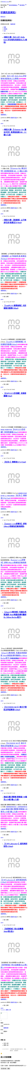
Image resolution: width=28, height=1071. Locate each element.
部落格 (5, 29)
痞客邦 (12, 117)
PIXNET (7, 1049)
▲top (2, 123)
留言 (15, 117)
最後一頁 (8, 1009)
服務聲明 (16, 1050)
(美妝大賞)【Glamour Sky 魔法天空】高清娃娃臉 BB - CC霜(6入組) (15, 132)
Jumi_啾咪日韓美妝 (9, 495)
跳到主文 (3, 16)
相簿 (5, 27)
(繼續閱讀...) (4, 114)
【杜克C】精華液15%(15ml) (15, 462)
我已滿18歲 (3, 1068)
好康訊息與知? (8, 12)
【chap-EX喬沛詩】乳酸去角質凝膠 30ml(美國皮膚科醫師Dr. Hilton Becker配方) (15, 614)
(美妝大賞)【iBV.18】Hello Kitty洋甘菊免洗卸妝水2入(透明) (15, 39)
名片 (5, 30)
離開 (9, 1068)
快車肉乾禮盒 (12, 104)
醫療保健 (12, 24)
